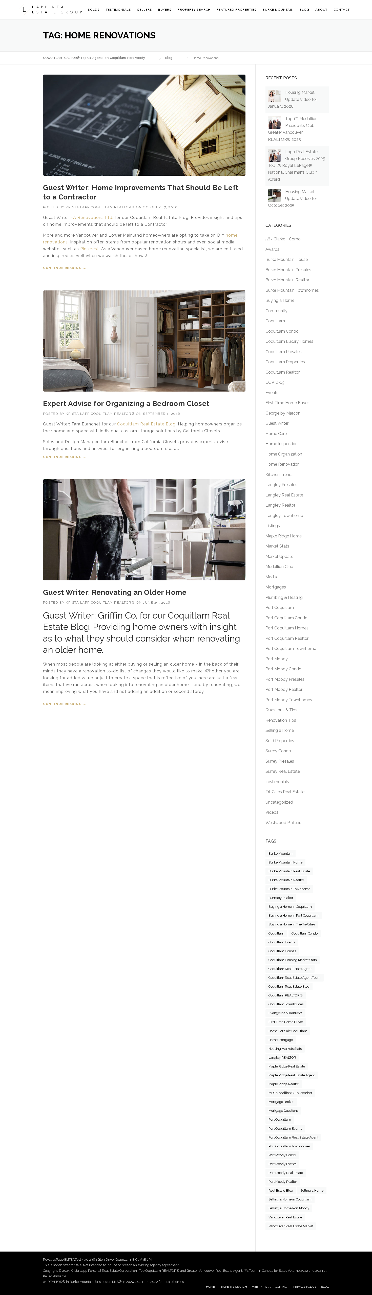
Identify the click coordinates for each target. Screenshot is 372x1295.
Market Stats (277, 546)
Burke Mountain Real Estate (289, 871)
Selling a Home (279, 730)
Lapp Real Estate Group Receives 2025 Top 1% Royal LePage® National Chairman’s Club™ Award (296, 165)
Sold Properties (279, 740)
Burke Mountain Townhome (289, 889)
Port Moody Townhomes (288, 699)
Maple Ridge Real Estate (286, 1066)
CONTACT (282, 1286)
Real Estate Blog (280, 1190)
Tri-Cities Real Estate (284, 791)
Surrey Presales (279, 761)
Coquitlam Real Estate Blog (146, 424)
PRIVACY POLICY (304, 1286)
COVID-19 (274, 382)
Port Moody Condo (283, 669)
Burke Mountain (280, 853)
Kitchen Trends (279, 474)
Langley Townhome (284, 515)
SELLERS (144, 9)
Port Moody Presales (284, 679)
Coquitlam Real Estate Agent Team (294, 978)
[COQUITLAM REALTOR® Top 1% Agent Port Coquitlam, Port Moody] (50, 9)
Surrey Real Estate (282, 771)
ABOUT (321, 9)
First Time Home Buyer (287, 402)
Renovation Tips (280, 720)
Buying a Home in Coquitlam (290, 906)
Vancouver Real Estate (285, 1217)
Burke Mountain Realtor (287, 280)
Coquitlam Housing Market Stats (292, 960)
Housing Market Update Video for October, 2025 (292, 198)
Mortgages (275, 587)
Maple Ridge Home (283, 536)
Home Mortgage (280, 1040)
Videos (271, 812)
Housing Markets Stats (285, 1049)
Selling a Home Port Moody (288, 1208)
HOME (210, 1286)
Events (271, 392)
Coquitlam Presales (283, 351)
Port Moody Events (282, 1164)
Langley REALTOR (282, 1057)
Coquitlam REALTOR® (285, 995)
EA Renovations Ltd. (91, 217)
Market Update (279, 556)
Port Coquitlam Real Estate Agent (293, 1137)
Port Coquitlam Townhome (290, 648)
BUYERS (165, 9)
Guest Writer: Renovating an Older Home (115, 592)
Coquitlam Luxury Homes (289, 341)
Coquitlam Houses (282, 951)
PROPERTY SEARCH (194, 9)
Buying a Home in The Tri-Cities (291, 924)
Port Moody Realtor (283, 689)
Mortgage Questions (283, 1110)
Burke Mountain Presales (288, 269)
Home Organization (283, 454)
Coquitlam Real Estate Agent (290, 969)
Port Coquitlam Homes (286, 628)
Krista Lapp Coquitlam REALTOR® (100, 207)
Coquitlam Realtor (282, 372)
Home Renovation (282, 464)
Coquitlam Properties (285, 361)
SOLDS (94, 9)
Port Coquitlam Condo (286, 618)
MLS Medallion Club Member (290, 1093)
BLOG (325, 1286)
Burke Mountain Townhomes (292, 290)
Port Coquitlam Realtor (286, 638)
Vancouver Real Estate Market (290, 1226)
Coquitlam (275, 321)
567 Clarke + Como (283, 239)
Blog (304, 9)
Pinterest (89, 248)
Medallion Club (279, 566)
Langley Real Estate (284, 495)
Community (276, 310)
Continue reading (64, 268)
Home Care (276, 433)
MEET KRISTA (261, 1286)
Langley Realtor (280, 505)
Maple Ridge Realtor (283, 1084)
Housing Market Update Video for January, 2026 (292, 99)
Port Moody (276, 658)
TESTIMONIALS (118, 9)
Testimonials (277, 781)
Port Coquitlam (279, 607)
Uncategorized (279, 802)
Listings (272, 525)
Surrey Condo (278, 750)
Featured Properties (237, 9)
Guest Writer (276, 423)
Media (271, 577)
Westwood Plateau (283, 822)
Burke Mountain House (286, 259)
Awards (272, 249)
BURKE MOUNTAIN (278, 9)
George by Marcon (282, 413)
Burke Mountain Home (285, 862)
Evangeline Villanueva (285, 1013)
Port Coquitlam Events (285, 1128)
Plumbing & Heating (284, 597)
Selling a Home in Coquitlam (290, 1199)
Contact (342, 9)
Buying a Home (279, 300)
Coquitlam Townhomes (285, 1004)
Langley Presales (281, 484)
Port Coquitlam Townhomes (289, 1146)
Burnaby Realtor (280, 898)
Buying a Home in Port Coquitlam (293, 915)
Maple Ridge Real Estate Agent (291, 1075)
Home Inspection (281, 443)
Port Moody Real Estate (285, 1173)
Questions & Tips (281, 710)
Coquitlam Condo (282, 331)
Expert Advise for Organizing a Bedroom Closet (126, 403)
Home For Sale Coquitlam (287, 1031)
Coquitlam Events (281, 942)
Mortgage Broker (281, 1102)
